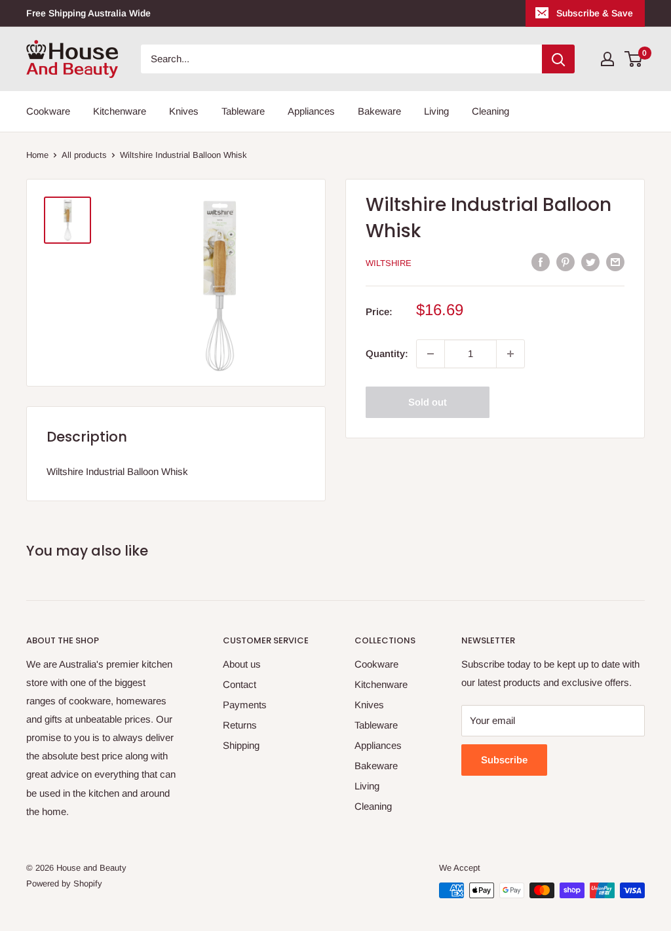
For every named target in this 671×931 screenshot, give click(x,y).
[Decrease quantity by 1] (430, 354)
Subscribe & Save (594, 13)
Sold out (427, 402)
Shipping (241, 745)
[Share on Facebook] (540, 261)
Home (37, 155)
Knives (184, 111)
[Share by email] (615, 261)
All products (84, 155)
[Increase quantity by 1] (510, 354)
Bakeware (379, 111)
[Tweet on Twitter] (590, 261)
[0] (634, 59)
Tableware (243, 111)
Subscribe (504, 759)
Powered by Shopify (64, 883)
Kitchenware (119, 111)
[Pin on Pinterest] (565, 261)
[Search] (558, 59)
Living (436, 111)
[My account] (607, 59)
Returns (240, 725)
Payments (245, 704)
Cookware (48, 111)
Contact (239, 684)
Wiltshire (389, 263)
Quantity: (387, 353)
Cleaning (490, 111)
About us (242, 664)
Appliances (311, 111)
